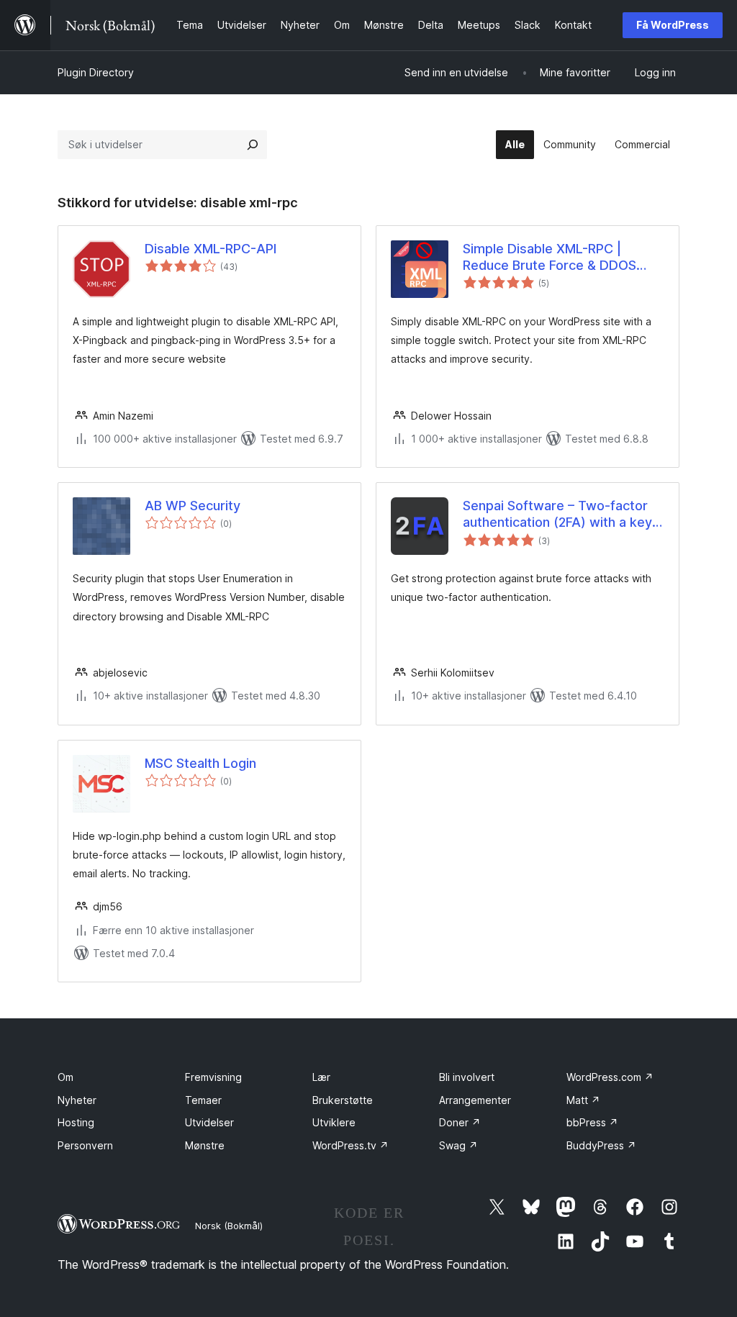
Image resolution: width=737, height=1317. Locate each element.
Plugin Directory (96, 72)
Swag (458, 1145)
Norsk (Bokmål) (229, 1225)
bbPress (592, 1122)
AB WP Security (192, 505)
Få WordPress (672, 25)
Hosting (76, 1122)
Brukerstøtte (342, 1100)
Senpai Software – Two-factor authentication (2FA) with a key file (557, 514)
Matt (583, 1100)
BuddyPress (601, 1145)
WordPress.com (610, 1077)
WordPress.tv (350, 1145)
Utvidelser (209, 1122)
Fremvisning (213, 1077)
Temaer (203, 1100)
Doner (460, 1122)
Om (65, 1077)
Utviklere (334, 1122)
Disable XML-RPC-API (210, 248)
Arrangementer (475, 1100)
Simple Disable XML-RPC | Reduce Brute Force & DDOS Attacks (549, 257)
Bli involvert (466, 1077)
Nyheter (77, 1100)
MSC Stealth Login (200, 763)
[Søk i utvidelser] (252, 144)
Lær (321, 1077)
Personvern (85, 1145)
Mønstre (205, 1145)
